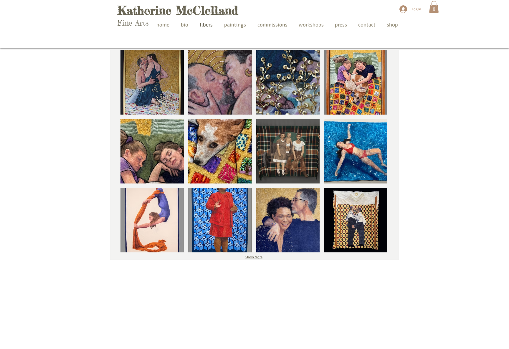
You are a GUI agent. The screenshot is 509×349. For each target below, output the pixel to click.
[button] (434, 7)
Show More (253, 257)
